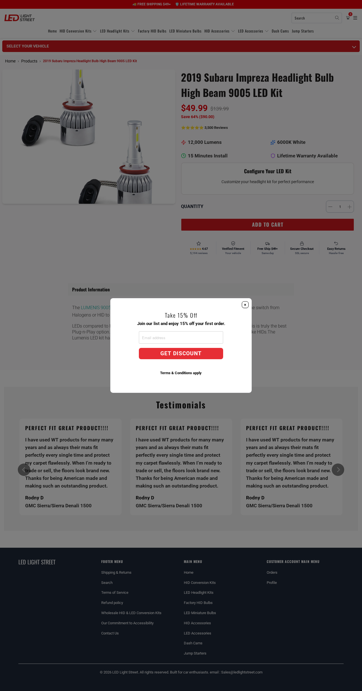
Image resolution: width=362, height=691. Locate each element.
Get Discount (181, 353)
